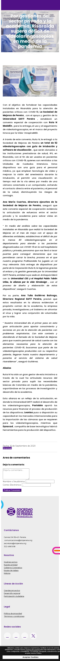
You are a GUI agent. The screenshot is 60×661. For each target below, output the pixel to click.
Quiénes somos (10, 562)
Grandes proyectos (12, 590)
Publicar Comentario (12, 490)
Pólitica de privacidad (13, 613)
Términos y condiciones (14, 616)
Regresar (7, 448)
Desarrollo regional (12, 593)
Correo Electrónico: (12, 485)
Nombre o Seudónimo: (14, 481)
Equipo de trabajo (11, 570)
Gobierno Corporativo (13, 568)
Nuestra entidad (10, 565)
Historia (7, 573)
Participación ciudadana (14, 596)
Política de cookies (33, 649)
